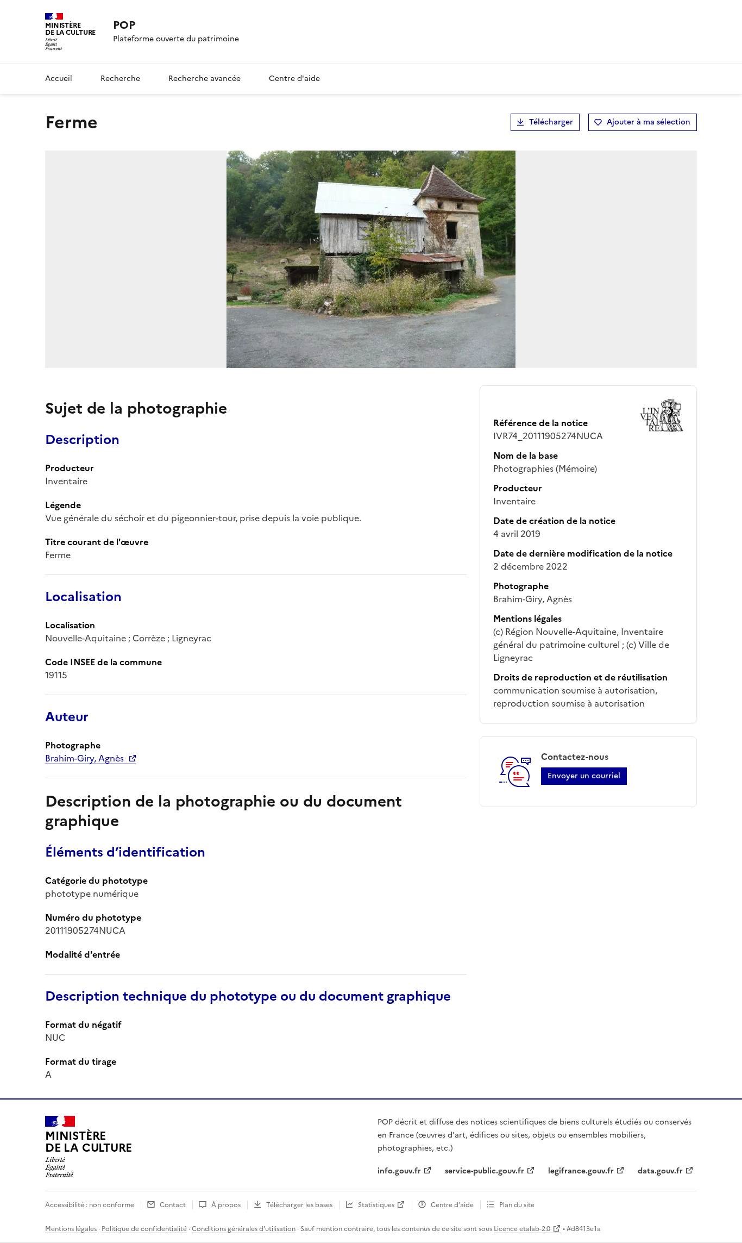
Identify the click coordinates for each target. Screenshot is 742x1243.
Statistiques (376, 1205)
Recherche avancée (204, 78)
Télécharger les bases (299, 1205)
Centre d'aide (294, 78)
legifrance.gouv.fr (581, 1171)
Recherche (120, 78)
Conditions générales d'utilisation (243, 1229)
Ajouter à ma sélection (648, 122)
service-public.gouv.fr (484, 1171)
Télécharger (551, 122)
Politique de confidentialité (144, 1229)
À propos (226, 1205)
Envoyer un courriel (584, 776)
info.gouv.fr (399, 1171)
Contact (173, 1205)
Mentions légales (71, 1229)
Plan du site (517, 1205)
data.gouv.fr (660, 1171)
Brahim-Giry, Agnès (84, 758)
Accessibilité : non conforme (89, 1205)
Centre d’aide (452, 1205)
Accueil (58, 78)
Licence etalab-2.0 (522, 1229)
